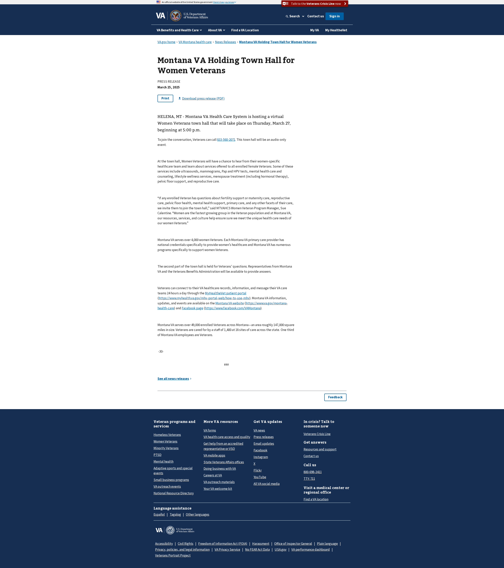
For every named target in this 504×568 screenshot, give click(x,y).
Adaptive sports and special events (173, 470)
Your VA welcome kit (218, 488)
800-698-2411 (313, 472)
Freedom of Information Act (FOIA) (222, 543)
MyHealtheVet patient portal (225, 293)
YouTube (260, 477)
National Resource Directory (174, 493)
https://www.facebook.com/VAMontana (232, 308)
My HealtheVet (336, 30)
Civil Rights (185, 543)
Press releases (264, 437)
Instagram (261, 457)
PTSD (157, 455)
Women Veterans (165, 441)
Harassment (260, 543)
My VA (314, 30)
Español (159, 514)
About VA (215, 30)
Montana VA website (229, 303)
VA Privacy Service (227, 549)
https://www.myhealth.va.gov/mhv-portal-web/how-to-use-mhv (204, 298)
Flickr (258, 470)
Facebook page (192, 308)
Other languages (197, 514)
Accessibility (164, 543)
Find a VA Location (245, 30)
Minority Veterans (166, 448)
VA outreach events (167, 486)
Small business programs (171, 480)
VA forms (210, 430)
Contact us (315, 16)
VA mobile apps (214, 455)
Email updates (264, 443)
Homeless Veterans (167, 435)
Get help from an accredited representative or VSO (223, 446)
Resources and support (320, 449)
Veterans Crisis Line (317, 434)
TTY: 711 (309, 478)
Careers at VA (213, 475)
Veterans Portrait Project (173, 555)
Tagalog (175, 514)
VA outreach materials (219, 482)
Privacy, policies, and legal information (182, 549)
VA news (259, 430)
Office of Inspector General (293, 543)
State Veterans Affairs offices (224, 462)
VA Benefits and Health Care (178, 30)
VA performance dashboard (310, 549)
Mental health (163, 461)
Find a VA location (316, 499)
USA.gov (280, 549)
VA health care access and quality (227, 437)
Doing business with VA (220, 468)
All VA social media (267, 484)
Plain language (327, 543)
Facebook (260, 450)
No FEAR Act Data (257, 549)
